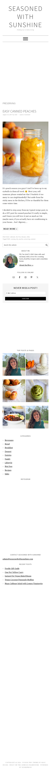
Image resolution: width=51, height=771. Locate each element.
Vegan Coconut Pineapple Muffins (19, 579)
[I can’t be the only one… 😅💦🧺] (37, 516)
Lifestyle (12, 237)
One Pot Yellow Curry (14, 572)
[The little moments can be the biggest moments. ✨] (14, 540)
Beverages (9, 440)
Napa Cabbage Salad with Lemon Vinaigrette (24, 583)
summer (33, 239)
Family (7, 459)
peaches (21, 239)
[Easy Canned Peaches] (14, 392)
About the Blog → (26, 265)
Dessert (8, 451)
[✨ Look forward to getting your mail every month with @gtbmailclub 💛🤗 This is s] (14, 493)
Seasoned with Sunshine (25, 16)
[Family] (37, 419)
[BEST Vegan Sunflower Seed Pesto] (37, 392)
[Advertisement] (25, 72)
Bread (7, 444)
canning (13, 239)
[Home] (14, 366)
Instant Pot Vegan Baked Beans (18, 576)
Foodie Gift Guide (12, 568)
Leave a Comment (25, 115)
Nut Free (18, 237)
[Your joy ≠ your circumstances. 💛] (37, 540)
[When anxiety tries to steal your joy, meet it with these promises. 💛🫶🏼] (14, 516)
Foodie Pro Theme (30, 762)
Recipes (24, 237)
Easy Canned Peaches (19, 111)
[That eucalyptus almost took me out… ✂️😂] (37, 493)
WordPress (27, 767)
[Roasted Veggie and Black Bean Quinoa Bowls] (14, 419)
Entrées (8, 455)
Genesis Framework (30, 765)
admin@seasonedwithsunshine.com (18, 559)
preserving (27, 239)
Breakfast (9, 447)
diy (17, 239)
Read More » (10, 229)
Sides (28, 237)
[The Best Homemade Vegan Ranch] (37, 366)
